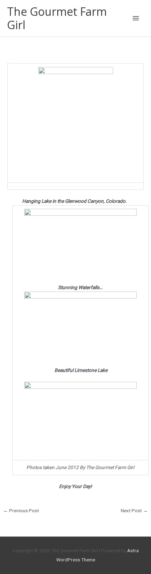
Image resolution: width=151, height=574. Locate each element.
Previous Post (21, 510)
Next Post (134, 510)
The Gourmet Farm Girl (57, 18)
